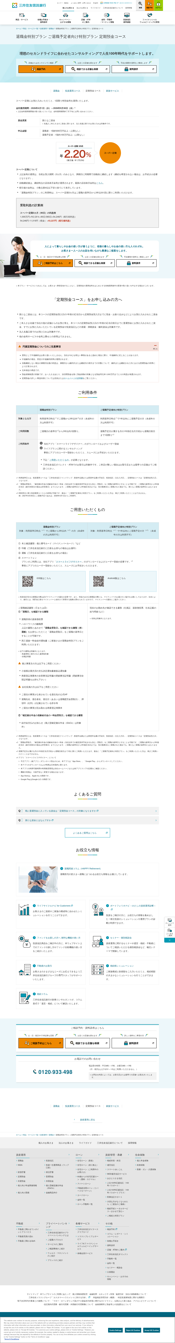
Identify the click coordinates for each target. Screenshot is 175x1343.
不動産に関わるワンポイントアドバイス (28, 1230)
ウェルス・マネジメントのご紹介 (58, 1254)
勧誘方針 (120, 1294)
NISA (20, 1165)
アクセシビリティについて (144, 1300)
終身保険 (141, 1165)
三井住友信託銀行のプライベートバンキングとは (58, 1233)
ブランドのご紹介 (55, 1260)
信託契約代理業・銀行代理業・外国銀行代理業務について (68, 1304)
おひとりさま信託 (114, 1178)
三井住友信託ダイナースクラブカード (87, 1230)
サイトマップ (32, 1294)
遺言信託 (111, 1165)
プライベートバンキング (56, 1225)
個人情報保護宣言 (80, 1294)
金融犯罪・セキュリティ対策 (101, 1294)
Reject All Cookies (133, 1330)
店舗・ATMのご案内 (115, 1249)
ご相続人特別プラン (115, 1215)
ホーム (18, 28)
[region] (87, 1330)
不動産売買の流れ (25, 1236)
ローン (79, 1154)
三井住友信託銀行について (113, 8)
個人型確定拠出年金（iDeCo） (54, 1186)
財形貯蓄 (21, 1172)
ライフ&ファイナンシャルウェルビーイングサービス (87, 1246)
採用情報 (128, 8)
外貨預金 (21, 1181)
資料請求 (111, 1245)
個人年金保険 (142, 1160)
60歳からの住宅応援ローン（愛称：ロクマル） (88, 1177)
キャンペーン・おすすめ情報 (117, 1277)
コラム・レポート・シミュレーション (117, 1235)
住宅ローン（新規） (86, 1160)
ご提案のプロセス (55, 1239)
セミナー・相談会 (62, 3)
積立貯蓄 (50, 1172)
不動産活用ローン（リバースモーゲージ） (87, 1189)
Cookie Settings (115, 1330)
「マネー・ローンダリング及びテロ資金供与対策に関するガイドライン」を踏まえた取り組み (91, 1300)
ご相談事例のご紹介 (56, 1248)
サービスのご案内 (55, 1244)
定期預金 (21, 1176)
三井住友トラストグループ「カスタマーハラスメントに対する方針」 (58, 1297)
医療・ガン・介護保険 (146, 1169)
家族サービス (113, 90)
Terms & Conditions (11, 1339)
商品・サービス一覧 (30, 28)
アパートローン (84, 1183)
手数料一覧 (112, 1258)
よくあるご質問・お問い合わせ (81, 3)
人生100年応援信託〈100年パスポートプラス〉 (118, 1191)
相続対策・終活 (113, 1160)
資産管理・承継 (113, 1154)
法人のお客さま (82, 8)
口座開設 (111, 1272)
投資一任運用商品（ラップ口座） (57, 1166)
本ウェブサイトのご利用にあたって (55, 1294)
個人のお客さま (68, 8)
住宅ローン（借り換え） (87, 1165)
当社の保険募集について (135, 1294)
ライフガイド (96, 8)
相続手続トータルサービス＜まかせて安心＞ (117, 1209)
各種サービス (83, 1223)
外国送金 (50, 1181)
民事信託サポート (114, 1197)
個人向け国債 (23, 1192)
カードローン (83, 1195)
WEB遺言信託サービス (117, 1174)
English (95, 3)
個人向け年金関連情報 (27, 1185)
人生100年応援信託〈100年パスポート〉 (118, 1184)
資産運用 (43, 28)
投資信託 (50, 1160)
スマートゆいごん (114, 1169)
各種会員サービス (85, 1253)
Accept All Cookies (152, 1330)
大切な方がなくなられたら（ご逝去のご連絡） (117, 1202)
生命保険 (140, 1154)
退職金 (51, 28)
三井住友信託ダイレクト (117, 1254)
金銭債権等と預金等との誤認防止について (113, 1304)
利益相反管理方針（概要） (104, 1297)
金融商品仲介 (51, 1192)
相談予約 (111, 1229)
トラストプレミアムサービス (87, 1237)
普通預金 (50, 1176)
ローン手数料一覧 (85, 1204)
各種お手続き (113, 1241)
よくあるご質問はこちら (85, 832)
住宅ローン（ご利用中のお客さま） (87, 1170)
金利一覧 (81, 1199)
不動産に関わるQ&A (26, 1241)
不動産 (19, 1223)
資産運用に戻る (87, 1119)
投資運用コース (73, 90)
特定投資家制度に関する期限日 (131, 1297)
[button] (140, 5)
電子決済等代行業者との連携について (33, 1300)
